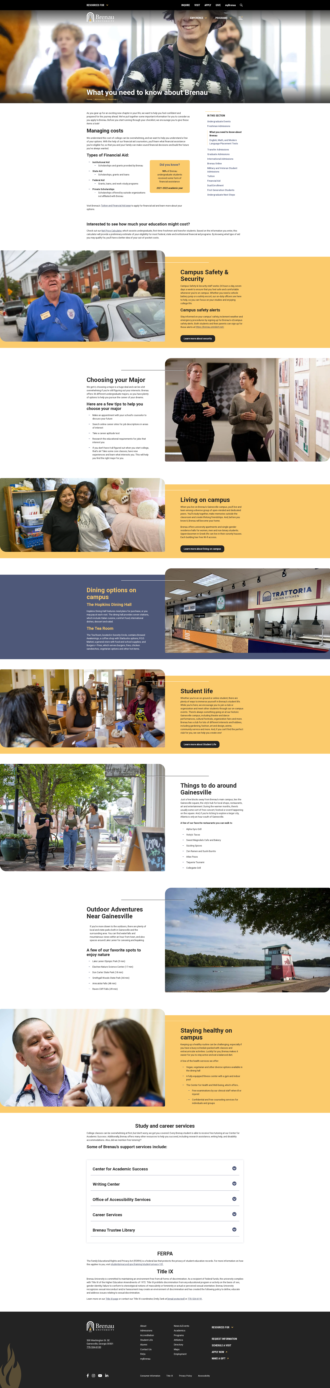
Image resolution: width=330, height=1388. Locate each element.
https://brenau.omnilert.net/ (210, 327)
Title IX (169, 1376)
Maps (177, 1349)
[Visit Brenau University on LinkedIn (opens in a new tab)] (106, 1376)
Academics (179, 1330)
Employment (180, 1354)
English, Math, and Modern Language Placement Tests (223, 142)
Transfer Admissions (218, 149)
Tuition (211, 176)
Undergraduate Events (219, 121)
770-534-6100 (94, 1347)
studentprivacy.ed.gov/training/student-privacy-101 (137, 1264)
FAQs (143, 1354)
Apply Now (218, 1352)
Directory (178, 1344)
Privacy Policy (185, 1376)
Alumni (143, 1344)
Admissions (99, 99)
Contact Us (146, 1349)
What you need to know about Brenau (225, 134)
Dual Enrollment (215, 185)
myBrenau (145, 1358)
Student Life (146, 1340)
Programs (221, 17)
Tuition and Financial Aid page (116, 205)
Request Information (224, 1338)
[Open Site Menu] (240, 18)
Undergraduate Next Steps (221, 194)
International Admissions (220, 159)
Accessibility (204, 1376)
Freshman (112, 99)
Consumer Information (150, 1376)
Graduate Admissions (218, 154)
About (143, 1326)
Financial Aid (213, 180)
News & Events (181, 1326)
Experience (196, 17)
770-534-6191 (195, 1298)
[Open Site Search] (241, 5)
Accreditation (147, 1335)
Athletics (178, 1340)
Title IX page (112, 1298)
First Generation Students (220, 190)
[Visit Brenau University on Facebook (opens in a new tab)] (88, 1376)
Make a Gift (218, 1358)
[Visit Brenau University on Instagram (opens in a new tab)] (93, 1376)
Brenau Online (214, 163)
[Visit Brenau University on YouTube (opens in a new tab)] (100, 1376)
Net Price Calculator (111, 230)
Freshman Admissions (218, 126)
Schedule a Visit (221, 1345)
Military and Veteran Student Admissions (222, 170)
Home (89, 99)
